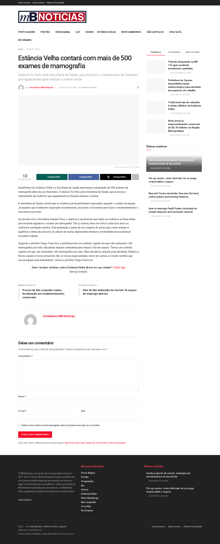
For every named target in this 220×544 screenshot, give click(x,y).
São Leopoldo (155, 32)
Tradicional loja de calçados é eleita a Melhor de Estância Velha (184, 106)
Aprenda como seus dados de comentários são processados (95, 443)
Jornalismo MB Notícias (41, 87)
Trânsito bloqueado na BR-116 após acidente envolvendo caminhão (183, 65)
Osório (89, 32)
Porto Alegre (26, 32)
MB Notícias (36, 526)
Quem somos (38, 3)
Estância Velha (106, 32)
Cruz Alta (175, 32)
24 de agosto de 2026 (160, 168)
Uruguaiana (62, 32)
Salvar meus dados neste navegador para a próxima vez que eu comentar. (60, 425)
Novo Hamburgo (131, 32)
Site (83, 411)
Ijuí (78, 32)
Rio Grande (24, 40)
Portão (45, 32)
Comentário (25, 356)
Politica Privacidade (55, 3)
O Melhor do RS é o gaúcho (55, 526)
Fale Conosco (24, 3)
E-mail (22, 410)
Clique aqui (119, 267)
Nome (22, 396)
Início (20, 49)
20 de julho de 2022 (68, 87)
